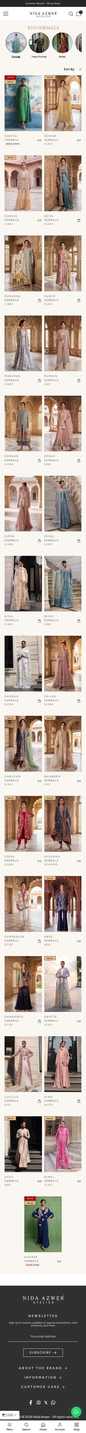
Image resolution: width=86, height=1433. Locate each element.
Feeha (10, 856)
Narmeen (52, 776)
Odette (50, 1016)
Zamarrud (14, 1016)
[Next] (77, 42)
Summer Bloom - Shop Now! (43, 3)
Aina (48, 1096)
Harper (31, 1257)
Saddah (12, 696)
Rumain (51, 376)
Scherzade (15, 936)
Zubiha (50, 136)
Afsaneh (52, 856)
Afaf (9, 1177)
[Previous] (9, 42)
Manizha (13, 376)
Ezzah (49, 456)
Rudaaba (13, 296)
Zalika (50, 696)
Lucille (12, 1096)
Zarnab (12, 456)
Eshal (49, 536)
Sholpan (13, 776)
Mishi (49, 616)
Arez (48, 936)
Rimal (49, 1177)
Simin (10, 536)
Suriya (11, 136)
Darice (11, 216)
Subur (50, 296)
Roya (49, 216)
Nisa (9, 616)
